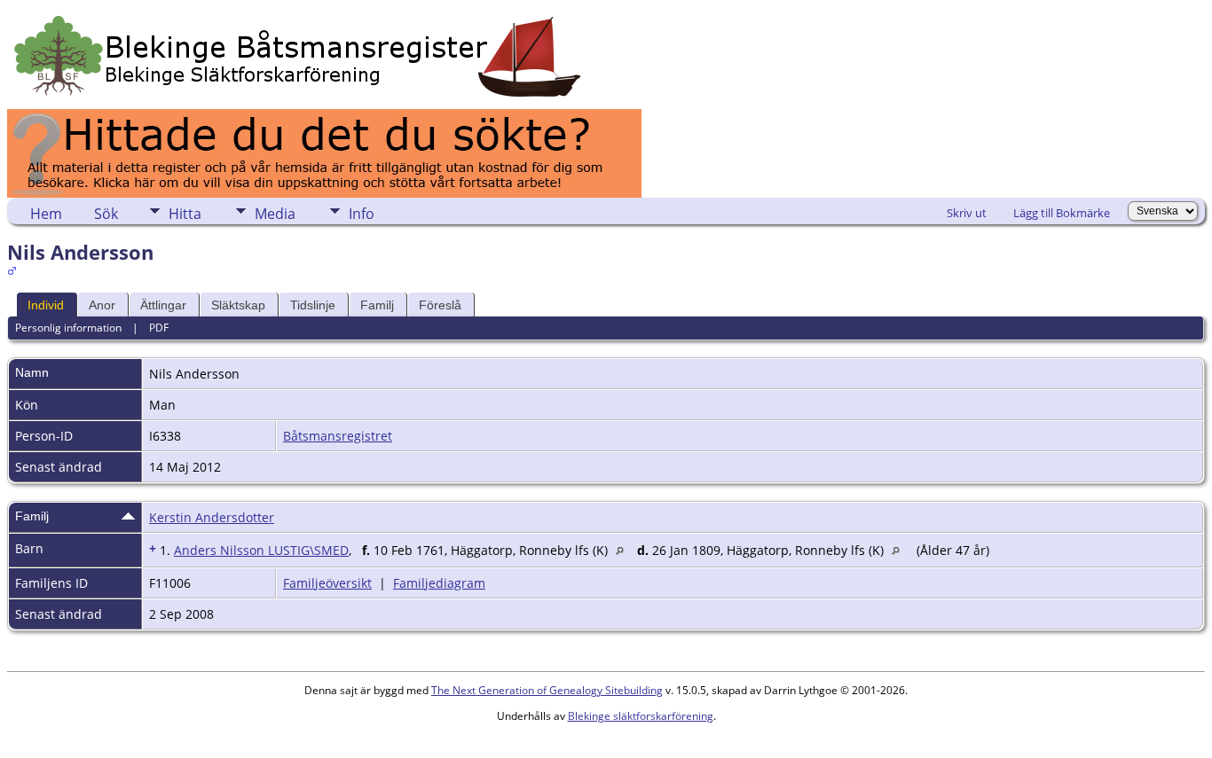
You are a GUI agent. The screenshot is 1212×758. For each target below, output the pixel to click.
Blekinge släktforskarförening (640, 715)
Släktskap (238, 305)
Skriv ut (967, 213)
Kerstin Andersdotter (211, 517)
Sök (106, 213)
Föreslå (440, 305)
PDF (159, 327)
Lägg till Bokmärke (1061, 213)
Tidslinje (312, 305)
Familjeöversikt (327, 582)
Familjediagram (439, 582)
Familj (377, 305)
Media (275, 213)
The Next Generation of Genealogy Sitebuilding (547, 690)
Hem (46, 213)
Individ (46, 305)
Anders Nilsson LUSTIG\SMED (261, 550)
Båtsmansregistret (337, 435)
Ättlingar (163, 305)
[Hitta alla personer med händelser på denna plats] (624, 550)
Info (361, 213)
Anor (102, 305)
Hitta (185, 213)
